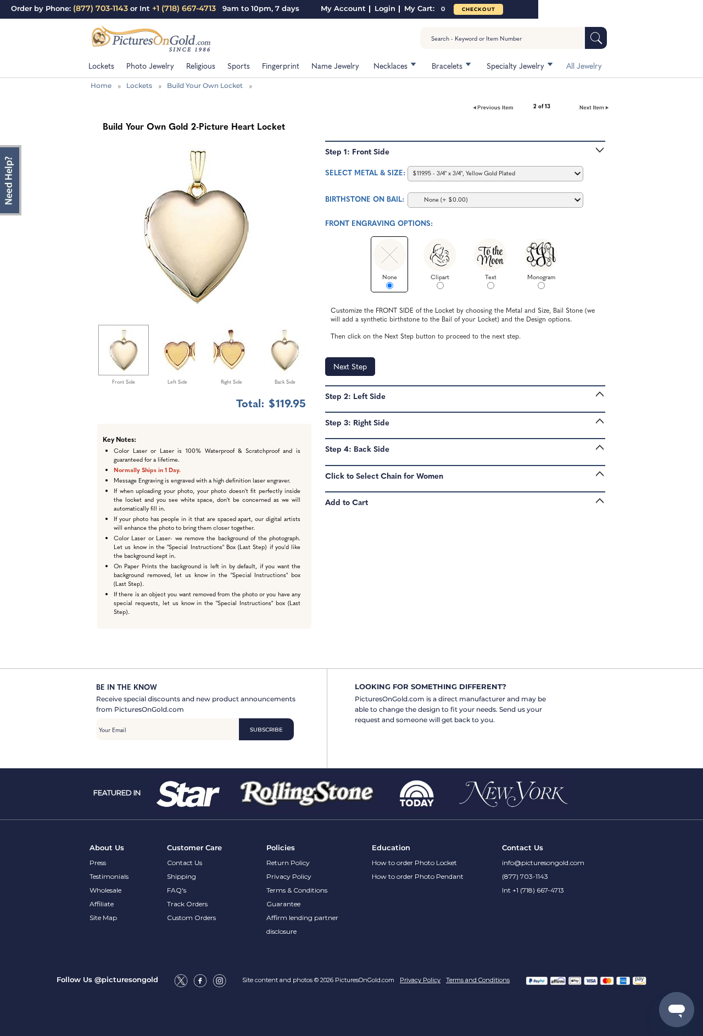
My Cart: (424, 8)
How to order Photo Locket (414, 862)
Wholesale (105, 890)
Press (98, 862)
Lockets (101, 65)
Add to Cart (346, 501)
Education (391, 847)
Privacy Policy (288, 876)
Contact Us (184, 862)
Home (101, 85)
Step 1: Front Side (357, 151)
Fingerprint (280, 65)
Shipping (181, 876)
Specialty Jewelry (515, 65)
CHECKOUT (478, 9)
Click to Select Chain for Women (384, 475)
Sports (238, 65)
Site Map (103, 917)
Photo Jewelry (150, 65)
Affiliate (102, 904)
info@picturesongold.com (543, 862)
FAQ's (176, 890)
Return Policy (288, 862)
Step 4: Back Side (357, 448)
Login (385, 8)
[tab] (465, 153)
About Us (107, 847)
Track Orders (187, 904)
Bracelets (447, 65)
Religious (200, 65)
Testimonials (109, 876)
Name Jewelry (335, 65)
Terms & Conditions (296, 890)
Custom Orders (191, 917)
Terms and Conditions (478, 980)
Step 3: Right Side (357, 422)
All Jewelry (584, 65)
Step (350, 366)
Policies (280, 847)
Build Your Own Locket (205, 85)
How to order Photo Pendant (418, 876)
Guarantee (283, 904)
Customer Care (194, 847)
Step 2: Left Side (355, 395)
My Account (343, 8)
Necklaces (390, 65)
